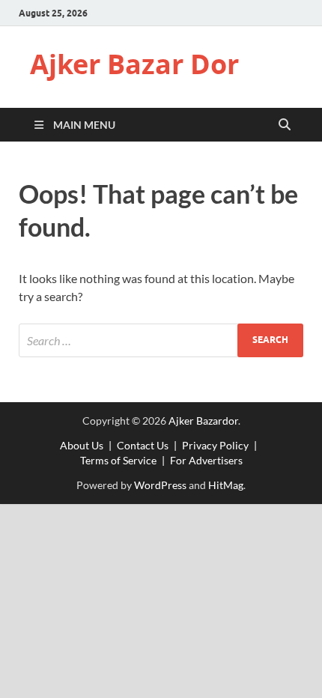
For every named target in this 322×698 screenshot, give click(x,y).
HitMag (225, 485)
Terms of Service (118, 460)
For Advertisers (206, 460)
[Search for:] (161, 340)
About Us (81, 445)
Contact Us (142, 445)
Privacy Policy (215, 445)
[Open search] (284, 125)
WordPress (160, 485)
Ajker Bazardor (203, 420)
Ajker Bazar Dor (134, 64)
